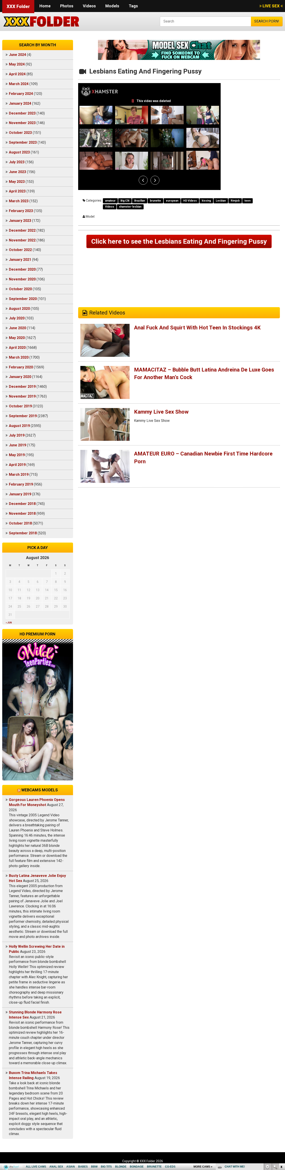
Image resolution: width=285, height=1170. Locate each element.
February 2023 (21, 211)
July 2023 (16, 162)
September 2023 (23, 142)
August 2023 (19, 152)
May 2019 (17, 455)
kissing (206, 200)
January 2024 (20, 103)
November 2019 (22, 396)
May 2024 (17, 64)
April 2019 (17, 465)
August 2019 (19, 426)
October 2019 (20, 406)
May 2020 (17, 338)
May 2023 (17, 182)
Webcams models (39, 790)
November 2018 (22, 513)
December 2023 (22, 113)
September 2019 (23, 416)
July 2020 (16, 318)
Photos (66, 6)
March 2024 (18, 84)
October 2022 (20, 250)
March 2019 (18, 474)
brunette (155, 200)
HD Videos (190, 200)
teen (247, 200)
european (172, 200)
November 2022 (22, 240)
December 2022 (22, 230)
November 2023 (22, 123)
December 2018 (22, 504)
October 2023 (20, 133)
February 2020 (21, 367)
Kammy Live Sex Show (161, 412)
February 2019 (21, 484)
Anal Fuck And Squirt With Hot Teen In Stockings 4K (197, 328)
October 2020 (20, 289)
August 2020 (19, 308)
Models (112, 6)
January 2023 (20, 220)
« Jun (9, 622)
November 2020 (22, 279)
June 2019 (17, 445)
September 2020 (23, 299)
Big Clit (124, 200)
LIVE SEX (271, 6)
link (281, 1100)
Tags (133, 6)
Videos (89, 6)
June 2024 (17, 55)
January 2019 (20, 494)
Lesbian (221, 200)
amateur (110, 200)
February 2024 (21, 94)
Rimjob (235, 200)
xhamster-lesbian (130, 206)
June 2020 (17, 328)
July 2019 (16, 435)
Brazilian (139, 200)
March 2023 (18, 201)
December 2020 (22, 269)
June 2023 (17, 172)
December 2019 (22, 386)
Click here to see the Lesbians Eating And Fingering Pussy (179, 241)
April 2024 (17, 74)
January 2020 (20, 377)
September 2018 (23, 533)
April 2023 (17, 191)
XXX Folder (18, 6)
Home (45, 6)
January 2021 (20, 259)
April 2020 (17, 347)
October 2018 (20, 523)
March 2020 (18, 357)
